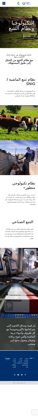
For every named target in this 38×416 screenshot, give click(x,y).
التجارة (14, 367)
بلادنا (27, 367)
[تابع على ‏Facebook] (25, 374)
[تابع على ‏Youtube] (18, 374)
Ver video (27, 36)
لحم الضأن (19, 363)
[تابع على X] (14, 374)
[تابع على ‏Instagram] (21, 374)
